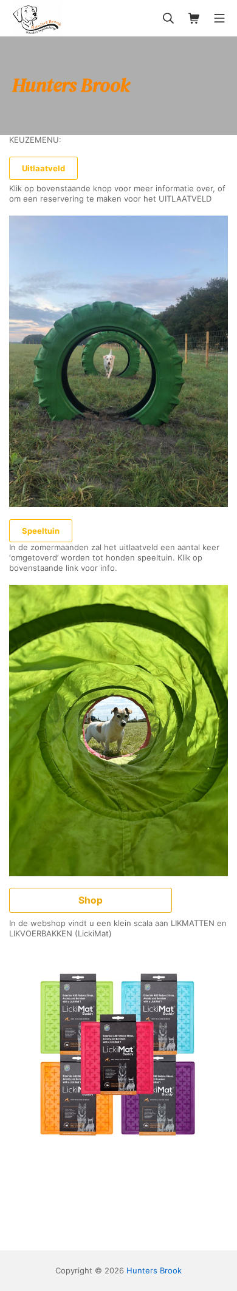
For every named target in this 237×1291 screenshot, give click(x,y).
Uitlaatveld (43, 168)
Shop (90, 900)
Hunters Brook (154, 1270)
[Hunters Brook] (37, 18)
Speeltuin (41, 531)
